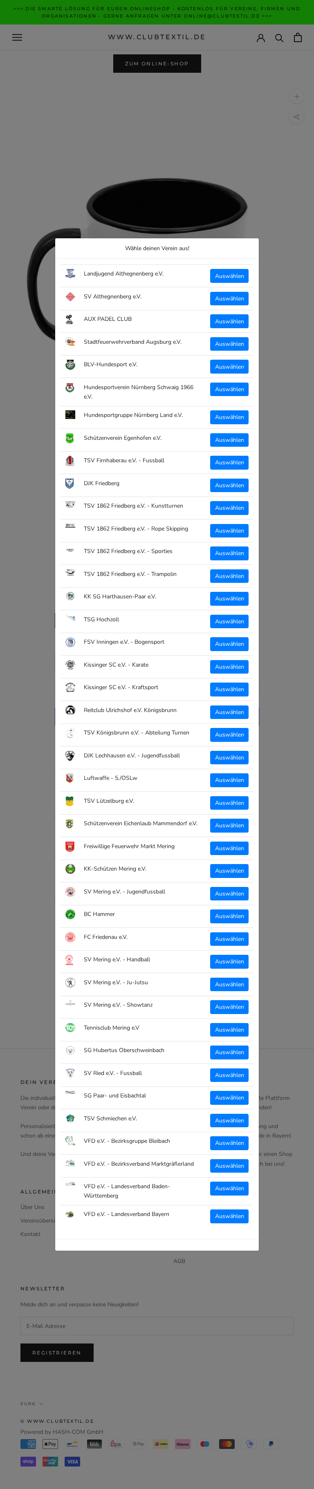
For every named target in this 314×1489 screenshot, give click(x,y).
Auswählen (229, 276)
